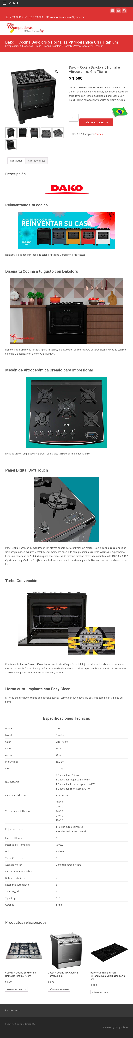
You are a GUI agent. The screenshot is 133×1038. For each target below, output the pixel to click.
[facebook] (112, 12)
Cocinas (98, 134)
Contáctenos (14, 1010)
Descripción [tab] (16, 160)
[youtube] (118, 12)
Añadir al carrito (96, 122)
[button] (58, 70)
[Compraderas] (23, 27)
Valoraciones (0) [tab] (36, 160)
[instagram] (124, 12)
